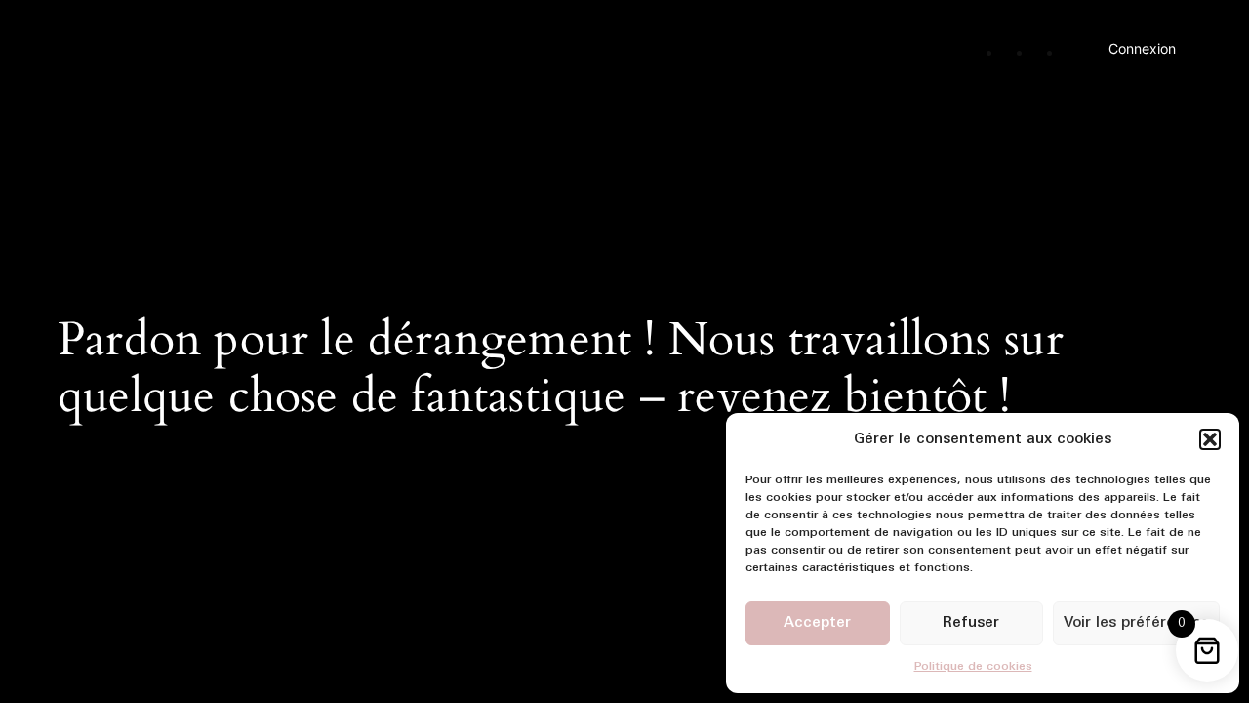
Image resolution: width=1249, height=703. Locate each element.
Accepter (817, 623)
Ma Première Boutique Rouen (200, 42)
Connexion (1142, 48)
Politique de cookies (973, 667)
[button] (1210, 439)
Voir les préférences (1136, 623)
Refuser (971, 623)
